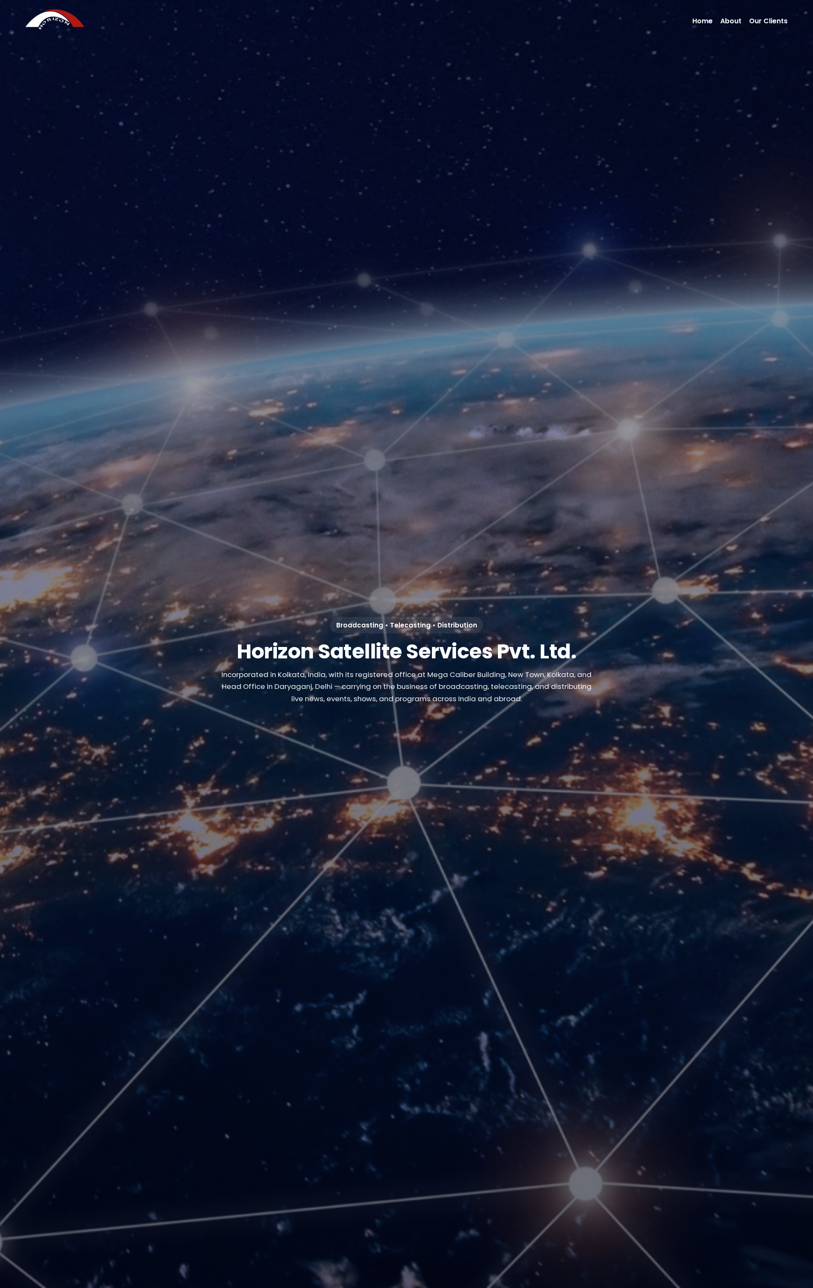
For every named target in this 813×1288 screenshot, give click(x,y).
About (730, 21)
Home (702, 21)
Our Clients (768, 21)
